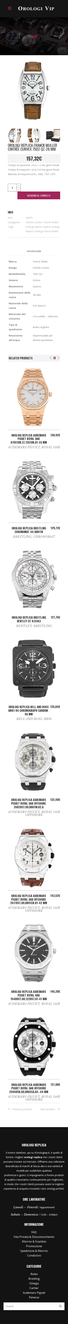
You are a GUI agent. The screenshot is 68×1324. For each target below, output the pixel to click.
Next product (47, 1109)
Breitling (22, 537)
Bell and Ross (29, 719)
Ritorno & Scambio (34, 1241)
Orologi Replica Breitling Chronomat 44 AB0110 (29, 530)
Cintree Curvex (34, 222)
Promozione (34, 1246)
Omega (34, 1283)
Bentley (24, 626)
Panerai (34, 1297)
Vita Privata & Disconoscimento (34, 1237)
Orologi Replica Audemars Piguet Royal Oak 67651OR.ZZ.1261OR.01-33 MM (29, 439)
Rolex (34, 1274)
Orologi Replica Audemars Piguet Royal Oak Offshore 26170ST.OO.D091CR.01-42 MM (28, 899)
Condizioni (34, 1255)
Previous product (22, 1109)
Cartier (34, 1288)
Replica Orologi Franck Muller (42, 231)
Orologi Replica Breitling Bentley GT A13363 (29, 619)
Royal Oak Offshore (42, 813)
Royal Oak (50, 447)
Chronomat (44, 537)
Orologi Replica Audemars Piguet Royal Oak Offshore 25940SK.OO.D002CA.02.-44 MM (28, 1088)
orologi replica (34, 226)
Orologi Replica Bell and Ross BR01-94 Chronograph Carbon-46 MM (28, 710)
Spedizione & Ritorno (34, 1251)
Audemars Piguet (24, 447)
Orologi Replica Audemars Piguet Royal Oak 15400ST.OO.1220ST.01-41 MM (28, 995)
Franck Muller (51, 222)
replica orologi (51, 226)
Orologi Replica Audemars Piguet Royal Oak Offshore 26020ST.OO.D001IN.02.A (28, 803)
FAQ (34, 1232)
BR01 (48, 719)
